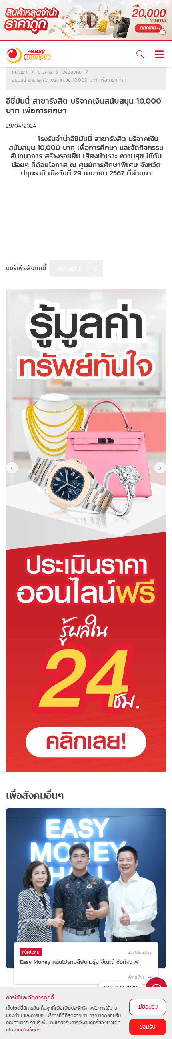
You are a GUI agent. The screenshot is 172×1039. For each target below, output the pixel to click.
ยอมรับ (148, 1027)
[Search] (140, 54)
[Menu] (159, 54)
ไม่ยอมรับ (147, 1007)
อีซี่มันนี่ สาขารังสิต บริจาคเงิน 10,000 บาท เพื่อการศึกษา (69, 80)
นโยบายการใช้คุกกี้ (23, 1029)
